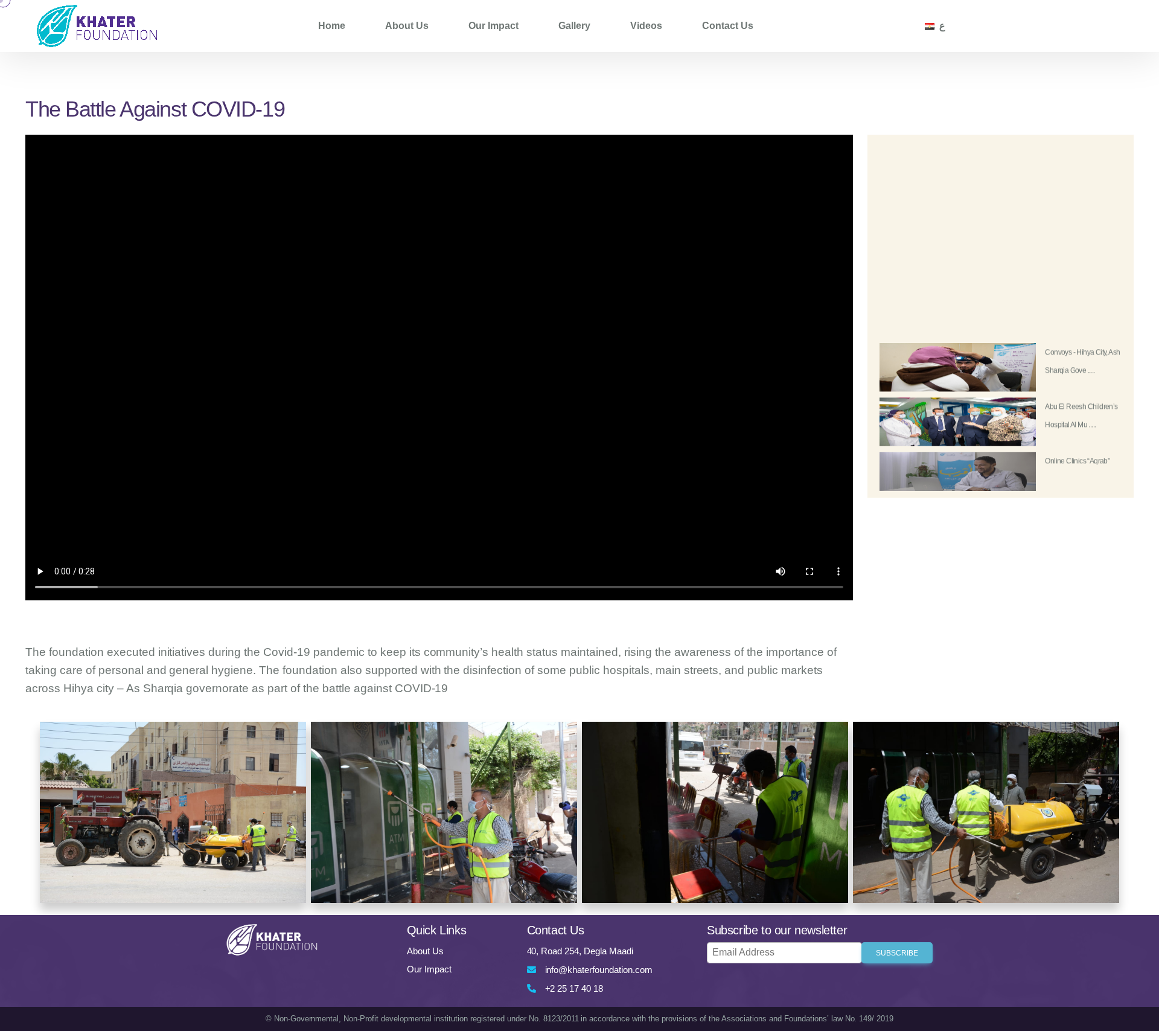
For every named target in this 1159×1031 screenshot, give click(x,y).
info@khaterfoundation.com (599, 970)
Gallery (574, 26)
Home (331, 26)
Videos (646, 26)
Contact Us (727, 26)
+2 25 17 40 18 (574, 988)
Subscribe (897, 953)
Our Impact (493, 26)
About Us (407, 26)
